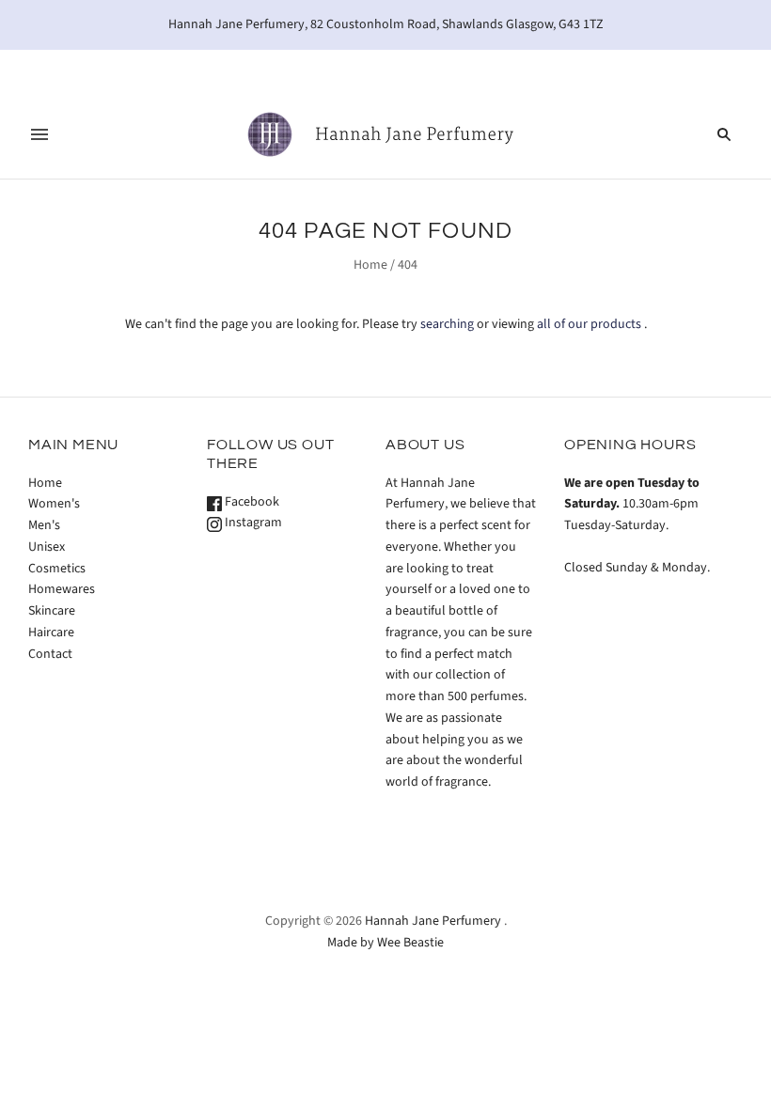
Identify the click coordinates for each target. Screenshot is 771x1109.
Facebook (250, 501)
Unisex (46, 547)
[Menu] (39, 134)
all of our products (589, 324)
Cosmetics (57, 568)
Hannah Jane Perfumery (433, 921)
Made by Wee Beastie (385, 942)
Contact (50, 654)
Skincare (51, 610)
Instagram (252, 522)
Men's (44, 525)
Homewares (61, 589)
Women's (54, 503)
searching (447, 324)
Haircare (51, 632)
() (700, 69)
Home (370, 265)
